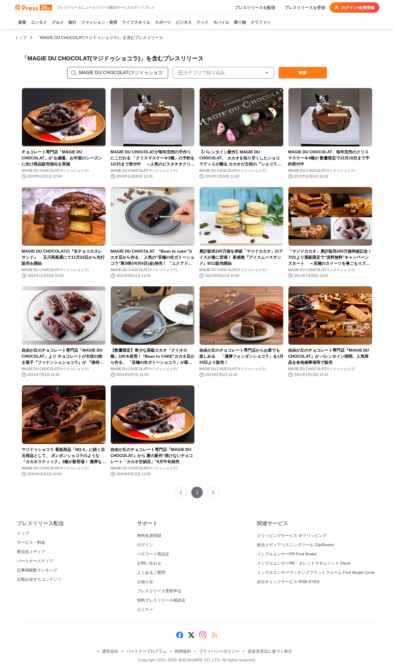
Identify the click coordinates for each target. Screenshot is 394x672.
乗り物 (240, 22)
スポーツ (163, 22)
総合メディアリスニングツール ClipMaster (295, 544)
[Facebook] (179, 635)
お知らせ (145, 581)
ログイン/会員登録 (358, 7)
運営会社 (110, 651)
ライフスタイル (136, 22)
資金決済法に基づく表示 (269, 651)
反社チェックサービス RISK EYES (288, 581)
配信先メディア (31, 551)
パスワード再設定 (153, 554)
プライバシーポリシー (219, 651)
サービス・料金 (31, 542)
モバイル (221, 22)
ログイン (145, 544)
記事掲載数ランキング (37, 570)
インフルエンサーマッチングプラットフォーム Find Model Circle (316, 572)
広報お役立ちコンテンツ (39, 579)
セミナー (145, 609)
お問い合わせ (149, 563)
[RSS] (214, 635)
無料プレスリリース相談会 (161, 600)
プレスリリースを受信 (305, 7)
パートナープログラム (146, 651)
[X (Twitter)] (191, 635)
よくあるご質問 (151, 572)
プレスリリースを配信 (255, 7)
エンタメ (39, 22)
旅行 (72, 22)
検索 (303, 72)
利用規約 (183, 651)
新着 (22, 22)
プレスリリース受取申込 (159, 591)
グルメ (58, 22)
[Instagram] (202, 635)
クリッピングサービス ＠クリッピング (292, 535)
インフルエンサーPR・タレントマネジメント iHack (303, 563)
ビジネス (184, 22)
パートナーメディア (35, 561)
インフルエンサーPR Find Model (286, 554)
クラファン (261, 22)
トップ (21, 37)
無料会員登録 (149, 535)
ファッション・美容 (99, 22)
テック (202, 22)
